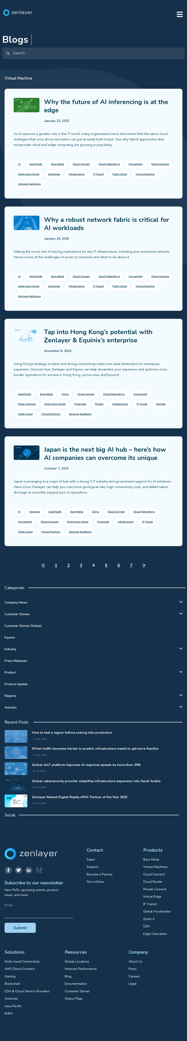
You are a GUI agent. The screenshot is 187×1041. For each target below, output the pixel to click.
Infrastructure (76, 174)
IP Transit (98, 174)
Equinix (10, 637)
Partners (161, 404)
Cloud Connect (81, 164)
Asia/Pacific (35, 164)
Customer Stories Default (23, 626)
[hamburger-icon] (179, 15)
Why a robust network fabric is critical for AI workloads (106, 223)
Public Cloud (119, 174)
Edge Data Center (28, 174)
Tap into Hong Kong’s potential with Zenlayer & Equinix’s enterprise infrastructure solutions (98, 340)
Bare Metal (57, 164)
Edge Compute (160, 164)
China (65, 394)
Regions (10, 696)
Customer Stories (17, 614)
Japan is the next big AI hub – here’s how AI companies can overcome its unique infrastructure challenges (105, 457)
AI (19, 164)
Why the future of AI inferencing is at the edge (106, 106)
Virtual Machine (145, 174)
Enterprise (54, 174)
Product (10, 672)
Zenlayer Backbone (29, 184)
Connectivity (136, 164)
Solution (11, 707)
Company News (16, 602)
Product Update (16, 684)
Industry (10, 649)
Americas (34, 512)
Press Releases (16, 661)
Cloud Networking (109, 164)
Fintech (99, 404)
